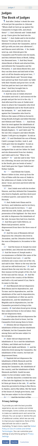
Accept (5, 442)
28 (10, 308)
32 (28, 347)
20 (3, 222)
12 (17, 130)
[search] (35, 2)
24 (23, 258)
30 (5, 325)
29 (5, 316)
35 (28, 383)
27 (5, 286)
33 (5, 358)
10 (14, 110)
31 (5, 339)
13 (8, 138)
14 (7, 146)
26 (26, 275)
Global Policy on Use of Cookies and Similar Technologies (19, 428)
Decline (14, 442)
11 (24, 121)
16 (5, 172)
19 (27, 208)
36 (5, 397)
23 (3, 252)
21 (5, 233)
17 (5, 188)
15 (11, 158)
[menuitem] (3, 2)
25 (28, 266)
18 (5, 202)
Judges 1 (11, 7)
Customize (24, 442)
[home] (3, 2)
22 (5, 247)
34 (5, 378)
